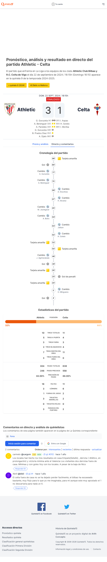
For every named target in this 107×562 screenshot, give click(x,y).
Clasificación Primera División (16, 545)
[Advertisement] (53, 28)
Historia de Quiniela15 (66, 528)
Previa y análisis (40, 144)
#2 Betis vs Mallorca (38, 85)
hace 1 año (61, 454)
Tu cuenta (59, 4)
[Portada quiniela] (7, 4)
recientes (67, 449)
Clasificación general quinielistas (18, 541)
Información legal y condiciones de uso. (72, 549)
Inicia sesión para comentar (22, 443)
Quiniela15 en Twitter (67, 514)
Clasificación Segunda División (17, 550)
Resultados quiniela (11, 537)
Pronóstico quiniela (11, 533)
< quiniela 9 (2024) (16, 85)
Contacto (97, 549)
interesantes (55, 449)
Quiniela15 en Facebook (41, 514)
